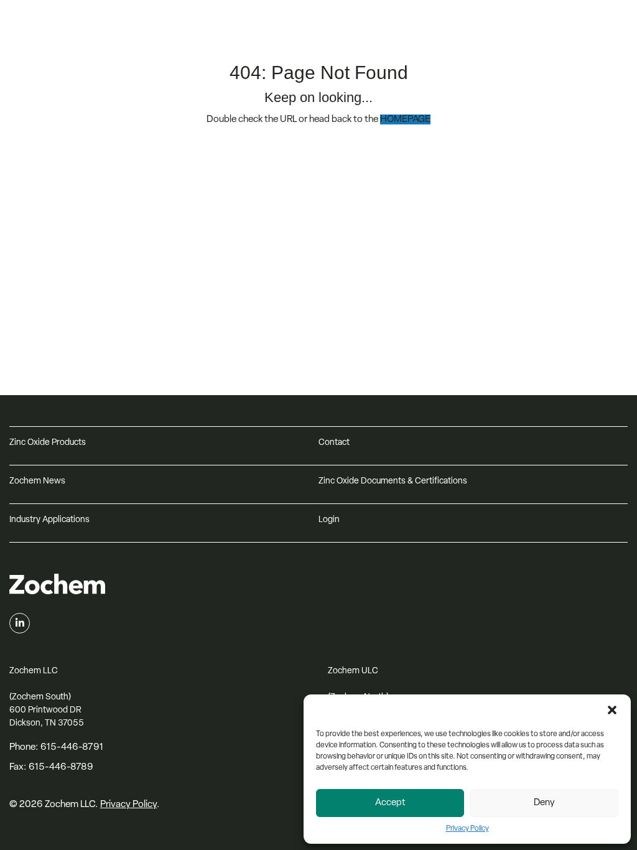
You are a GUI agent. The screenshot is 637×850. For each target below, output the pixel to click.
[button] (612, 710)
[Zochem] (113, 43)
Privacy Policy (467, 829)
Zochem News (37, 481)
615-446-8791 (71, 747)
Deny (544, 803)
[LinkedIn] (19, 623)
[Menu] (615, 26)
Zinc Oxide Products (47, 442)
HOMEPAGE (405, 119)
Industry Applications (49, 520)
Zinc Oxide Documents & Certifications (392, 481)
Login (329, 520)
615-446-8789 (61, 767)
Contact (334, 442)
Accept (390, 803)
